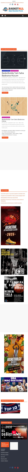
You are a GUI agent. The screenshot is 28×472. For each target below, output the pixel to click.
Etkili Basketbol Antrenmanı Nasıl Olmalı (9, 197)
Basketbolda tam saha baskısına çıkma (12, 81)
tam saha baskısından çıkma (15, 82)
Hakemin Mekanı (4, 461)
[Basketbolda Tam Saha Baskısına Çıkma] (14, 98)
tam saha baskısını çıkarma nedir (15, 126)
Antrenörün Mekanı (6, 70)
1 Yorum (16, 122)
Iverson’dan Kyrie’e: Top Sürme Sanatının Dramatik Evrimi (13, 193)
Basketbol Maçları (4, 452)
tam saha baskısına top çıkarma (14, 124)
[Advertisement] (14, 32)
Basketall (11, 77)
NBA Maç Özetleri (4, 454)
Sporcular (3, 456)
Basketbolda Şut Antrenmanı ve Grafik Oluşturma (11, 203)
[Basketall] (14, 7)
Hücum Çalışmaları (14, 70)
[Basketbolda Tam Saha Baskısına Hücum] (14, 52)
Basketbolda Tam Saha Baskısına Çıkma (13, 120)
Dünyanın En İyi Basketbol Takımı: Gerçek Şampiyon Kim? (13, 195)
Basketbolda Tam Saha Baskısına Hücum (13, 74)
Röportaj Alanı (4, 458)
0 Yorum (16, 77)
